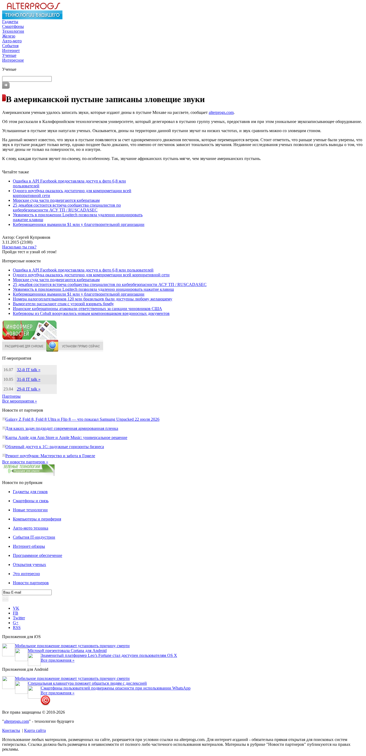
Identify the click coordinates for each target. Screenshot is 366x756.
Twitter (19, 618)
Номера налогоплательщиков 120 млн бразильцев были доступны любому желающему (92, 299)
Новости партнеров (31, 582)
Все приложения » (57, 660)
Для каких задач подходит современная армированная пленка (61, 428)
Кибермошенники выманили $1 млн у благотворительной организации (78, 224)
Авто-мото (12, 41)
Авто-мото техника (30, 528)
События (10, 45)
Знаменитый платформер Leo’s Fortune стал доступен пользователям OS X (109, 655)
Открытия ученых (29, 564)
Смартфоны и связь (30, 500)
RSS (17, 627)
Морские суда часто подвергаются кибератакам (56, 200)
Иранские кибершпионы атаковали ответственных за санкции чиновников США (87, 308)
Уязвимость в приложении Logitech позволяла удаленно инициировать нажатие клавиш (93, 289)
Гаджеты (10, 21)
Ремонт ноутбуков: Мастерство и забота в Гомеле (50, 455)
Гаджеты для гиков (30, 491)
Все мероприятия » (19, 401)
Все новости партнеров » (25, 462)
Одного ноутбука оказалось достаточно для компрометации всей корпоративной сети (91, 275)
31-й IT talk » (28, 379)
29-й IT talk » (28, 389)
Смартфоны (13, 26)
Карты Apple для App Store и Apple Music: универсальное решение (66, 437)
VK (16, 608)
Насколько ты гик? (19, 247)
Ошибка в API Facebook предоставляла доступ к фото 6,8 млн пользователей (83, 270)
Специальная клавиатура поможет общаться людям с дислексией (87, 683)
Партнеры (11, 396)
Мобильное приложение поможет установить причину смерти (72, 645)
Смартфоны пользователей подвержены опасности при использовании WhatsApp (116, 688)
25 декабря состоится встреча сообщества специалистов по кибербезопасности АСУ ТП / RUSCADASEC (67, 207)
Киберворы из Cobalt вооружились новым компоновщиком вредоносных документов (91, 313)
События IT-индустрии (34, 537)
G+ (15, 622)
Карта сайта (35, 730)
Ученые (9, 55)
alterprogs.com (221, 112)
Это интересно (26, 573)
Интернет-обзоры (29, 546)
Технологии (13, 31)
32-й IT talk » (28, 369)
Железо (8, 36)
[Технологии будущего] (32, 18)
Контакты (11, 730)
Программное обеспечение (37, 555)
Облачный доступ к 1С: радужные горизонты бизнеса (54, 446)
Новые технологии (30, 510)
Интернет (11, 50)
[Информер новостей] (29, 338)
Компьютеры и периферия (37, 519)
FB (15, 613)
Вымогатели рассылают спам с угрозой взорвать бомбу (63, 303)
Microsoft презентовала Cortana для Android (67, 650)
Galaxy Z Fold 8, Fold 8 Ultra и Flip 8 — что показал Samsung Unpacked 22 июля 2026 (82, 419)
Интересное (13, 60)
